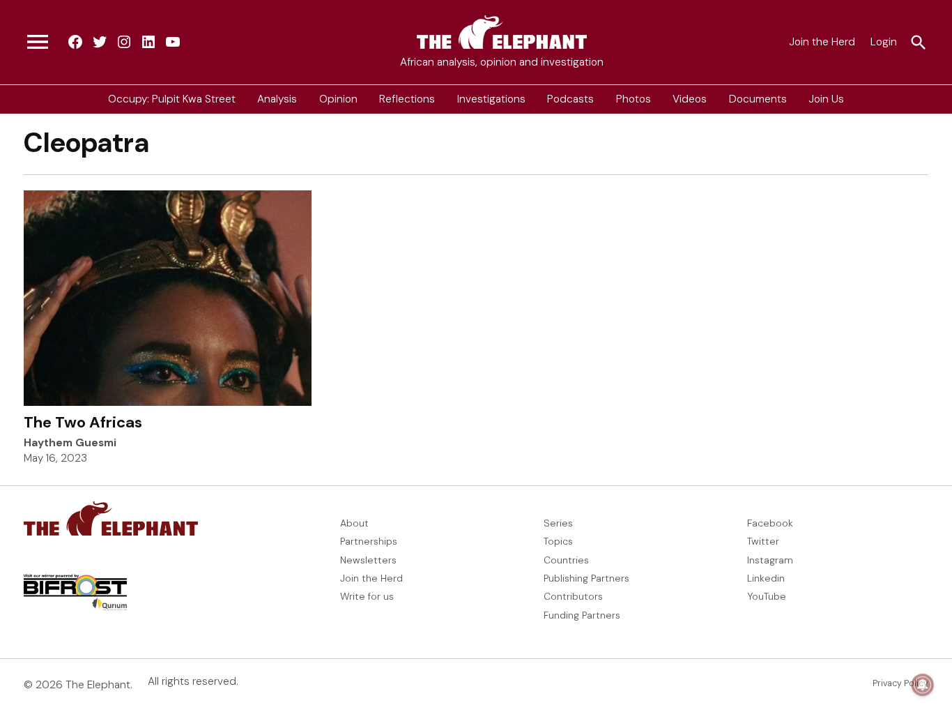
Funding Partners (582, 615)
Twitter (763, 541)
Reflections (407, 99)
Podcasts (570, 99)
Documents (758, 99)
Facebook (770, 523)
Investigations (491, 99)
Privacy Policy (900, 683)
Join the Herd (822, 42)
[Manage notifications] (923, 685)
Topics (558, 541)
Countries (566, 560)
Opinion (338, 99)
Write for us (367, 596)
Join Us (826, 99)
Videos (690, 99)
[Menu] (38, 42)
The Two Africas (83, 422)
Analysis (277, 99)
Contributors (573, 596)
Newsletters (368, 560)
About (354, 523)
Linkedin (766, 578)
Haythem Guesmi (70, 443)
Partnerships (368, 541)
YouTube (766, 596)
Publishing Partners (586, 578)
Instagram (770, 560)
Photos (633, 99)
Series (558, 523)
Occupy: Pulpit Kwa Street (172, 99)
